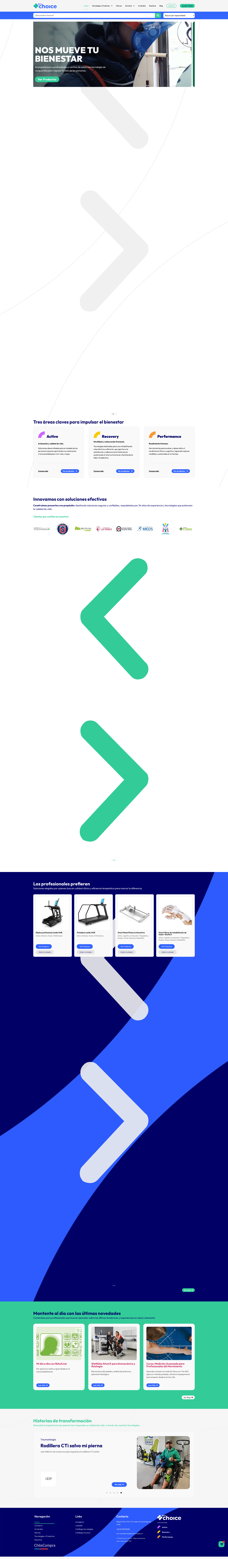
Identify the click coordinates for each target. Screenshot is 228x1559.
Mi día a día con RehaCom (51, 1363)
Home (86, 6)
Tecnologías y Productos (101, 6)
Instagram (79, 1522)
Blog (161, 6)
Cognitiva (44, 936)
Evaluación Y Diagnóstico (57, 936)
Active (38, 936)
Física (132, 938)
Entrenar (126, 938)
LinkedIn (79, 1525)
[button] (114, 88)
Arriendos (142, 6)
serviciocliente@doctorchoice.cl (129, 1533)
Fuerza (44, 938)
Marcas (119, 6)
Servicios (128, 6)
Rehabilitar (58, 938)
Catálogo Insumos (82, 1532)
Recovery (51, 938)
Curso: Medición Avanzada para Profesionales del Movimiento (165, 1365)
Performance (144, 938)
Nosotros (152, 6)
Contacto (38, 1525)
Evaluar (38, 938)
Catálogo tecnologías (84, 1529)
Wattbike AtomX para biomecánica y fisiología (113, 1365)
